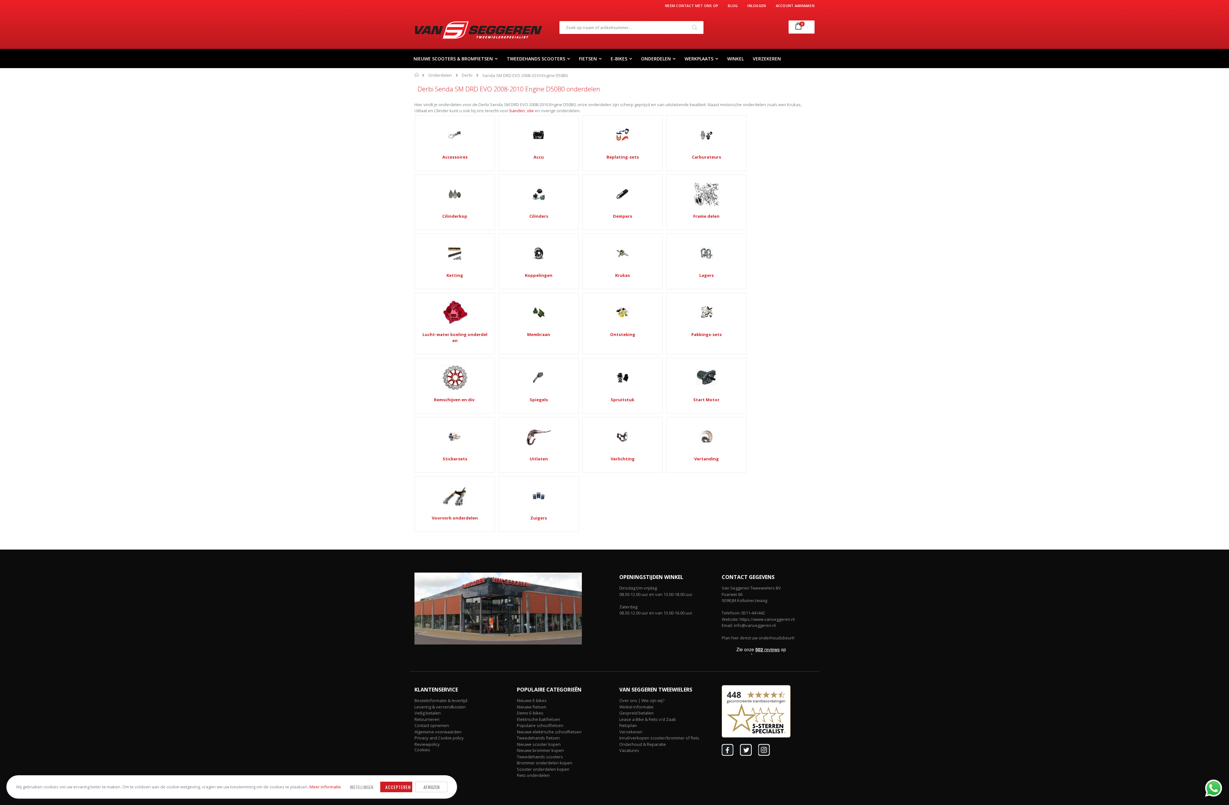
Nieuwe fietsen (531, 707)
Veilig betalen (427, 713)
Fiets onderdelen (533, 775)
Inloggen (756, 5)
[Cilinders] (538, 194)
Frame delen (706, 216)
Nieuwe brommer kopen (540, 750)
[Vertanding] (706, 436)
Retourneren (426, 719)
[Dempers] (622, 194)
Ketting (454, 275)
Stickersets (455, 459)
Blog (733, 5)
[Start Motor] (706, 377)
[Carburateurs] (706, 135)
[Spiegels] (538, 377)
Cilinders (538, 216)
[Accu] (538, 135)
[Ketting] (454, 253)
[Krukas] (622, 253)
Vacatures (629, 750)
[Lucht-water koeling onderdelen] (454, 312)
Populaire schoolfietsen (540, 725)
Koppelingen (538, 275)
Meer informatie (325, 787)
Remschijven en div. (455, 400)
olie (530, 110)
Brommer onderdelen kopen (544, 763)
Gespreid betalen (636, 713)
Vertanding (706, 459)
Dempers (622, 216)
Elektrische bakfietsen (538, 719)
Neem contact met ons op (691, 5)
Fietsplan (628, 725)
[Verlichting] (622, 436)
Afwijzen (431, 787)
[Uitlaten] (538, 436)
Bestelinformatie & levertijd (440, 700)
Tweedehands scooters (540, 757)
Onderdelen (440, 75)
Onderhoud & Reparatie (642, 744)
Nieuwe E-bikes (532, 700)
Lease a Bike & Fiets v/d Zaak (647, 719)
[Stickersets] (454, 436)
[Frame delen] (706, 194)
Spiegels (539, 400)
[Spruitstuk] (622, 377)
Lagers (706, 275)
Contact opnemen (431, 725)
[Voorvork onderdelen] (454, 496)
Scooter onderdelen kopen (543, 769)
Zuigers (538, 518)
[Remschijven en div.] (454, 377)
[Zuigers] (538, 496)
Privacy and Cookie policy (439, 738)
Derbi (467, 75)
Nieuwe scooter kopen (539, 744)
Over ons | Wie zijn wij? (641, 700)
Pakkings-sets (706, 334)
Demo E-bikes (530, 713)
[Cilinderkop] (454, 194)
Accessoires (455, 157)
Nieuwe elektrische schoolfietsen (549, 732)
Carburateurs (706, 157)
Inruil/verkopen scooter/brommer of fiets (659, 738)
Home (416, 75)
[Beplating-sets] (622, 135)
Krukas (622, 275)
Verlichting (623, 459)
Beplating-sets (622, 157)
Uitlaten (539, 459)
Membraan (538, 334)
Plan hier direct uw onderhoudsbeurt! (758, 638)
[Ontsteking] (622, 312)
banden (517, 110)
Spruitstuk (622, 400)
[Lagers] (706, 253)
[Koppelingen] (538, 253)
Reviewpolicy (427, 744)
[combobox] (631, 27)
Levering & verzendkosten (440, 707)
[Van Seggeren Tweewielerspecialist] (478, 30)
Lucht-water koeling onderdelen (454, 337)
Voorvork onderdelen (455, 518)
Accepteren (398, 787)
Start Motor (706, 400)
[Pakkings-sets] (706, 312)
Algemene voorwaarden (438, 732)
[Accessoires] (454, 135)
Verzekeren (630, 732)
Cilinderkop (454, 216)
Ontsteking (622, 334)
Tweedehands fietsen (538, 738)
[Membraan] (538, 312)
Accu (539, 157)
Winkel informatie (636, 707)
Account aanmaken (795, 5)
